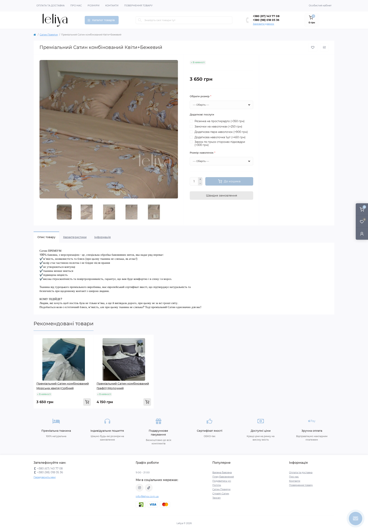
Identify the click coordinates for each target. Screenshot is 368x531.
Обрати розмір (200, 96)
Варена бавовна (222, 472)
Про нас (76, 5)
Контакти (111, 5)
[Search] (140, 20)
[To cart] (87, 402)
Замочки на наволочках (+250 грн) (218, 126)
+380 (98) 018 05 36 (266, 20)
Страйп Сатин (220, 493)
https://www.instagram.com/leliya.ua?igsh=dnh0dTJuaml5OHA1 (139, 488)
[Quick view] (88, 340)
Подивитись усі (221, 480)
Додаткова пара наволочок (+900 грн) (221, 131)
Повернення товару (138, 5)
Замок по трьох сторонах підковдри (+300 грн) (220, 143)
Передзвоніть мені (45, 477)
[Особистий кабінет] (362, 234)
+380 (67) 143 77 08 (266, 16)
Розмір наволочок (202, 152)
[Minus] (200, 184)
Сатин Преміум (49, 34)
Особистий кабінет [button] (320, 5)
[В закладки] (312, 47)
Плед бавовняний (223, 476)
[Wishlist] (88, 348)
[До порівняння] (324, 47)
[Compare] (88, 355)
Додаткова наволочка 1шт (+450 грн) (220, 137)
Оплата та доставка (50, 5)
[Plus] (200, 179)
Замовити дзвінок (263, 23)
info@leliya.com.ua (147, 496)
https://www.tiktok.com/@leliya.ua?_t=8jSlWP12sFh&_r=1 (149, 488)
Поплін (216, 485)
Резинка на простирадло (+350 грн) (220, 121)
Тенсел (216, 497)
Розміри (93, 5)
